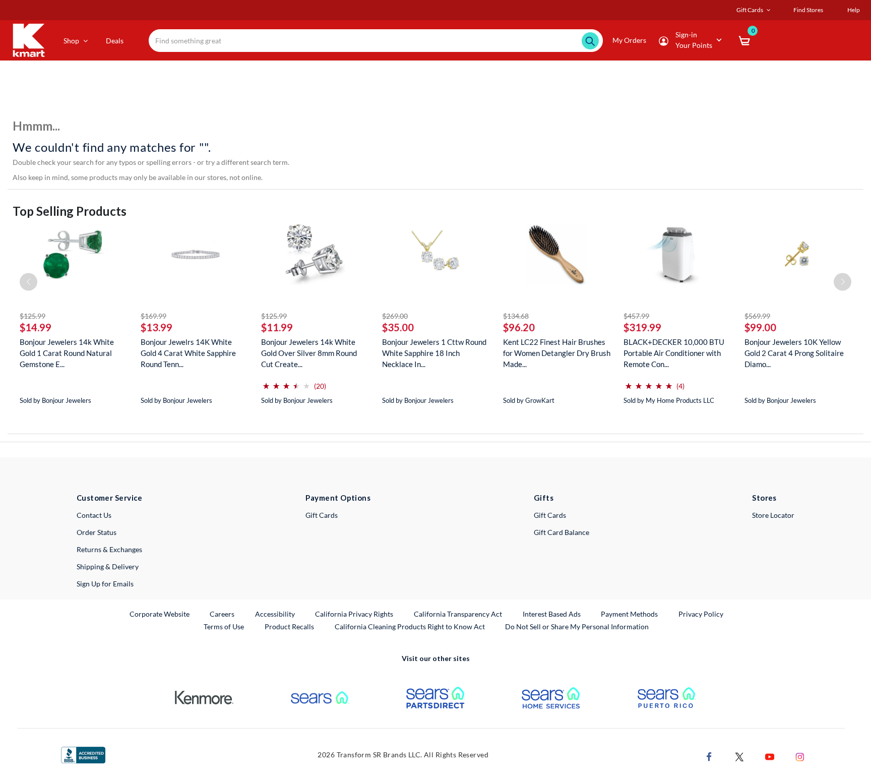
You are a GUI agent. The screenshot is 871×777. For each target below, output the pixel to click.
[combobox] (376, 40)
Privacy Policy (700, 614)
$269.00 (395, 316)
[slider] (286, 382)
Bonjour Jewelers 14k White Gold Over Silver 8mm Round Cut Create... (309, 353)
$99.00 (760, 327)
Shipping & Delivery (108, 566)
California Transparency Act (458, 614)
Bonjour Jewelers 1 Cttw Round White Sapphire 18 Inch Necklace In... (434, 353)
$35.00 (398, 327)
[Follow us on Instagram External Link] (800, 756)
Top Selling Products (70, 211)
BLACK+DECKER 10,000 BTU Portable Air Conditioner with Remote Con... (674, 353)
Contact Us (94, 515)
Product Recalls (290, 626)
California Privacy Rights (354, 614)
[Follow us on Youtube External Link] (770, 756)
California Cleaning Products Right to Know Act (410, 626)
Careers (222, 613)
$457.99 (636, 316)
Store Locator (773, 515)
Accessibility (275, 614)
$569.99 (757, 316)
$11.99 (277, 327)
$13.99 (156, 327)
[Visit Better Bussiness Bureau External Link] (83, 754)
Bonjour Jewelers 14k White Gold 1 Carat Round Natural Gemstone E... (67, 353)
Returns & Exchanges (109, 549)
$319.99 (642, 327)
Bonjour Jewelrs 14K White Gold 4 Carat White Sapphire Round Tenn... (188, 353)
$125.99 (32, 316)
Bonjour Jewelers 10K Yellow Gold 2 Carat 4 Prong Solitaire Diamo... (794, 353)
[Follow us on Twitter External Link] (739, 756)
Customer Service (110, 497)
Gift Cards (321, 515)
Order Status (96, 532)
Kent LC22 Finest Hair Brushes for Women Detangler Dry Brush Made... (556, 353)
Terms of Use (224, 626)
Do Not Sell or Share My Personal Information (577, 626)
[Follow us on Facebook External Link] (709, 756)
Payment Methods (629, 614)
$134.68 (516, 316)
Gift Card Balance (561, 532)
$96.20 (519, 327)
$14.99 (35, 327)
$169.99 (153, 316)
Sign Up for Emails (105, 583)
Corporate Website (160, 613)
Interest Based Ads (552, 614)
